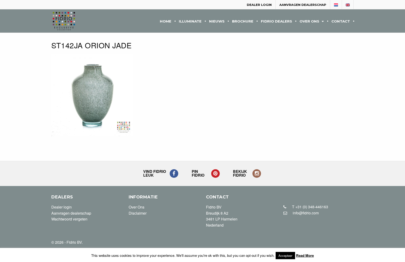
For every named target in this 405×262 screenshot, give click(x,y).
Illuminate (190, 21)
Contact (340, 21)
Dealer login (259, 5)
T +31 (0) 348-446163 (309, 206)
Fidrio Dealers (276, 21)
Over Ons (309, 21)
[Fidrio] (63, 21)
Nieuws (217, 21)
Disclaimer (137, 213)
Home (165, 21)
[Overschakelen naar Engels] (348, 5)
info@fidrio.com (306, 213)
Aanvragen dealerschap (302, 5)
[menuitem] (165, 21)
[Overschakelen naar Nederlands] (336, 5)
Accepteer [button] (285, 255)
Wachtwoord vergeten (69, 219)
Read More (305, 255)
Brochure (242, 21)
